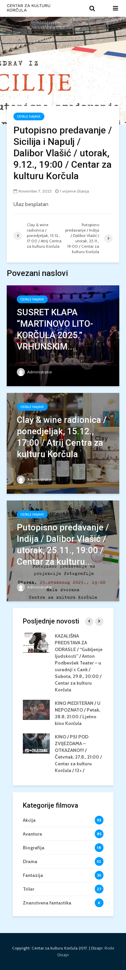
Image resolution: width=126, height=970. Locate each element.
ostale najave (29, 116)
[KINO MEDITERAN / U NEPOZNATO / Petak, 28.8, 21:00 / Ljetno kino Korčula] (36, 709)
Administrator (39, 371)
